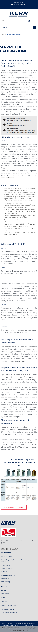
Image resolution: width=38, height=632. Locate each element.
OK (27, 631)
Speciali (3, 597)
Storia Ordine (5, 594)
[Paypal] (15, 549)
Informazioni (20, 631)
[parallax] (10, 523)
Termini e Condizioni (7, 568)
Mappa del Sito (5, 578)
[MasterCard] (7, 549)
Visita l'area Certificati (14, 507)
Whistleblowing (5, 582)
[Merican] (10, 549)
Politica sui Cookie (6, 556)
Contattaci (4, 572)
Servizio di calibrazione (14, 34)
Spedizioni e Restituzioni (8, 575)
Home (3, 34)
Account (3, 590)
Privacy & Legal (5, 565)
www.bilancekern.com (7, 178)
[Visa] (3, 549)
